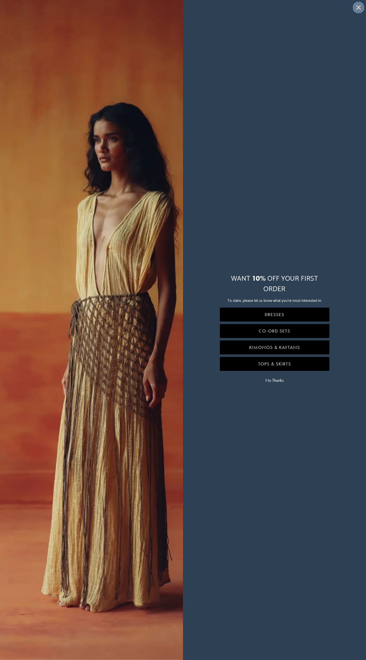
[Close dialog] (359, 7)
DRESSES (274, 314)
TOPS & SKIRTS (274, 364)
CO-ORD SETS (274, 331)
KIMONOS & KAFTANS (274, 347)
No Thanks (274, 380)
